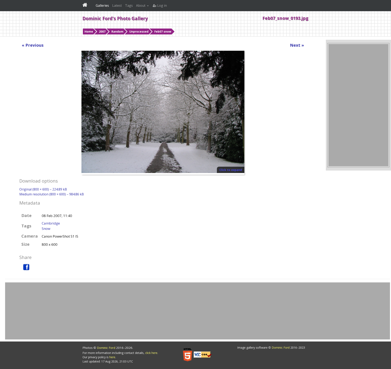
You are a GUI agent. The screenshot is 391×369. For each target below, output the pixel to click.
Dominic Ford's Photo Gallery (115, 18)
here (112, 357)
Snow (46, 228)
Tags (129, 5)
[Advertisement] (358, 105)
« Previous (33, 45)
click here (151, 353)
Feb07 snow (162, 31)
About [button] (141, 5)
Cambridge (51, 223)
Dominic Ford (106, 348)
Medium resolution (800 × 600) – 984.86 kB (51, 194)
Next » (297, 45)
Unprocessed (138, 31)
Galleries (102, 5)
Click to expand (230, 170)
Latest (117, 5)
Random (117, 31)
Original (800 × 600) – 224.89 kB (43, 189)
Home (89, 31)
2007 (102, 31)
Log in (161, 5)
